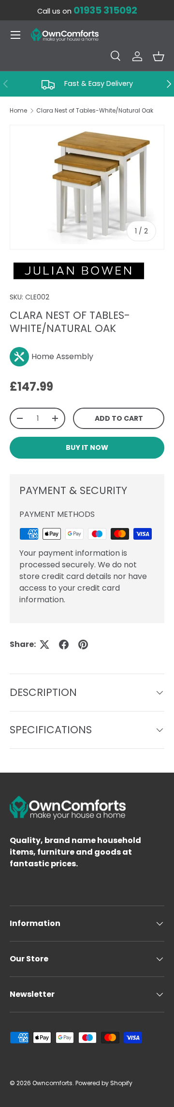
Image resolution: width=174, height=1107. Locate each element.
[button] (158, 56)
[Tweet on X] (44, 644)
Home (18, 110)
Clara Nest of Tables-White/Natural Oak (94, 110)
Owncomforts (52, 1083)
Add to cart (119, 418)
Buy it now (87, 447)
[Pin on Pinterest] (83, 644)
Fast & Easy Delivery (98, 83)
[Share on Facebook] (63, 644)
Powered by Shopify (103, 1083)
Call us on (87, 11)
